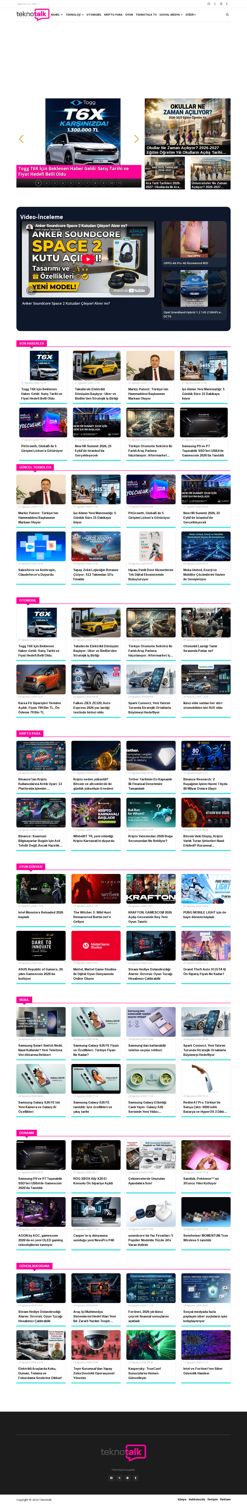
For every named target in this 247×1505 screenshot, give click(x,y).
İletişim (212, 1499)
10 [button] (111, 183)
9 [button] (103, 183)
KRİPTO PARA (113, 14)
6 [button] (79, 183)
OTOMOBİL (94, 14)
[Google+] (127, 1478)
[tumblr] (136, 1478)
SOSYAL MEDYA (170, 14)
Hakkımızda (197, 1499)
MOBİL (56, 14)
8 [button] (95, 183)
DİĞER (190, 14)
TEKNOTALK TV (146, 14)
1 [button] (38, 183)
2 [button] (46, 183)
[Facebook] (111, 1478)
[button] (21, 139)
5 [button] (71, 183)
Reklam (225, 1499)
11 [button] (119, 183)
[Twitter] (119, 1478)
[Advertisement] (123, 62)
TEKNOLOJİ (73, 14)
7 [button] (87, 183)
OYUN (129, 14)
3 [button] (54, 183)
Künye (182, 1499)
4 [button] (62, 183)
